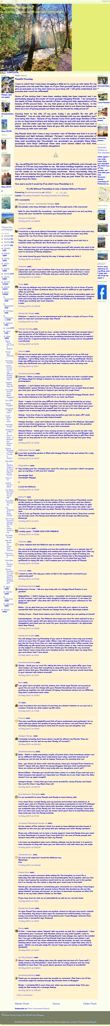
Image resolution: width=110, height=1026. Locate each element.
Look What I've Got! (8, 418)
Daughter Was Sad (9, 411)
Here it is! (9, 479)
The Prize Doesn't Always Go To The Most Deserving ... (10, 525)
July (8, 328)
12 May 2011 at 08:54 (29, 221)
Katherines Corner (26, 450)
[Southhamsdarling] (102, 299)
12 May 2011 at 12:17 (28, 366)
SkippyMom (24, 466)
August (9, 323)
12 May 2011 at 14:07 (28, 458)
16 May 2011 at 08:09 (29, 990)
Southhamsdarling (26, 374)
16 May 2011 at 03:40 (29, 968)
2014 (6, 277)
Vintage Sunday (25, 329)
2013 (7, 282)
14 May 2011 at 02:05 (29, 847)
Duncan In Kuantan (27, 218)
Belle (20, 682)
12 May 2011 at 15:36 (28, 534)
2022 (7, 242)
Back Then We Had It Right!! (10, 345)
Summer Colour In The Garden (104, 150)
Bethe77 (22, 497)
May (8, 336)
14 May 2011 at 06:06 (29, 865)
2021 (7, 245)
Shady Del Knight (26, 313)
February (9, 599)
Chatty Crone (24, 528)
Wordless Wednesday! (9, 563)
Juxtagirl (74, 1022)
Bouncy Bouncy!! (9, 555)
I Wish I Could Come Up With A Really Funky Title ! (9, 372)
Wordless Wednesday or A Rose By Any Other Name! (10, 468)
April (8, 587)
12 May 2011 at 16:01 (28, 655)
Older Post (90, 1003)
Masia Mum (23, 872)
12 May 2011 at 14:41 (28, 521)
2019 (7, 254)
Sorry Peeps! (9, 405)
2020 (7, 248)
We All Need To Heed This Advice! (9, 545)
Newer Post (22, 1003)
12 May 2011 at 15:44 (28, 563)
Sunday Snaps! (9, 362)
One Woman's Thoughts (29, 794)
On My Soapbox (26, 957)
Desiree (21, 718)
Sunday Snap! (9, 426)
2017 (6, 264)
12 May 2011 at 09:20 (29, 277)
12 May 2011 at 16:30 (29, 695)
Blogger (93, 1022)
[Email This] (60, 193)
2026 (7, 236)
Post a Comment (24, 995)
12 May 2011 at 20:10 (29, 787)
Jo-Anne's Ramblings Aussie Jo (32, 823)
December (9, 299)
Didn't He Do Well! (9, 485)
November (9, 306)
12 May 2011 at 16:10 (28, 675)
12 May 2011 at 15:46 (28, 579)
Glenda (21, 351)
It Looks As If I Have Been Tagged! (10, 393)
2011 (6, 292)
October (9, 311)
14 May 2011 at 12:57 (28, 921)
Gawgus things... (25, 736)
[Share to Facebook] (64, 193)
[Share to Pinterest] (66, 193)
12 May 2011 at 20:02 (29, 744)
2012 (7, 287)
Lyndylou (22, 228)
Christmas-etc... (25, 855)
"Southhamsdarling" (17, 7)
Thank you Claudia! (10, 355)
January (9, 604)
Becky (21, 928)
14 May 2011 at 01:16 (28, 816)
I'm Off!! (9, 400)
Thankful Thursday (9, 503)
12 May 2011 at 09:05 (29, 259)
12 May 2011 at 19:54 (28, 729)
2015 (7, 274)
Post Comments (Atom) (38, 1008)
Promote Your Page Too (102, 301)
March (9, 592)
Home (56, 1003)
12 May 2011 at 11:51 (28, 322)
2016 (7, 269)
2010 (7, 610)
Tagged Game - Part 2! (10, 384)
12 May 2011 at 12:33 (28, 443)
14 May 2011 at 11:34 (28, 901)
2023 (7, 239)
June (8, 331)
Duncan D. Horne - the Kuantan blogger (36, 204)
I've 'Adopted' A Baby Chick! (10, 512)
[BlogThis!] (61, 193)
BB (19, 703)
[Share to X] (63, 193)
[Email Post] (56, 192)
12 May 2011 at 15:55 (28, 628)
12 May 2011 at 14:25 (28, 490)
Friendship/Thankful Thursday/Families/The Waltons (45, 196)
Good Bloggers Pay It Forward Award (10, 453)
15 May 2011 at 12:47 (28, 950)
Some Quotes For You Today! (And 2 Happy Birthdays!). (10, 576)
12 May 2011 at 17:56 (28, 711)
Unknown (22, 266)
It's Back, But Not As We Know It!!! (10, 494)
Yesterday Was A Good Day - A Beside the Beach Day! (10, 437)
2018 (7, 259)
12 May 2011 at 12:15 (28, 344)
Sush (20, 284)
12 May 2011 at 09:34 (29, 306)
